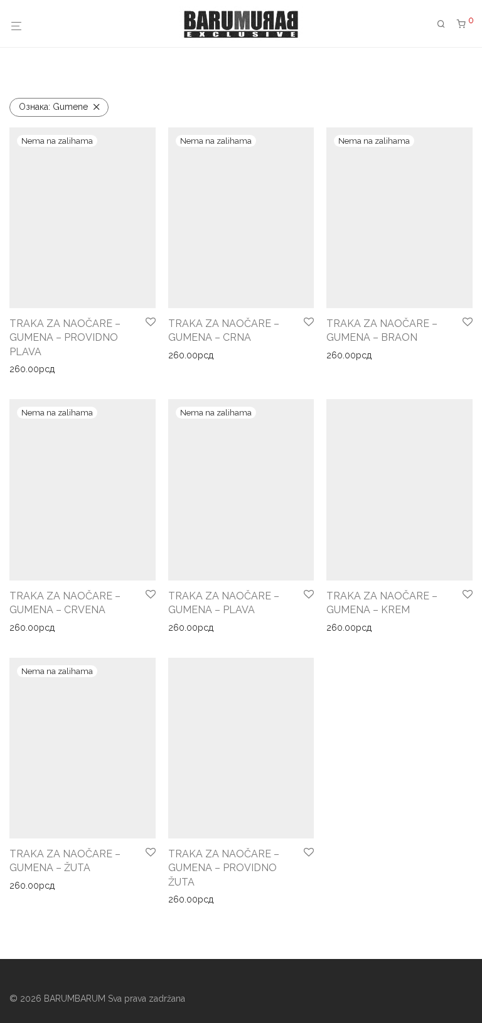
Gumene (53, 107)
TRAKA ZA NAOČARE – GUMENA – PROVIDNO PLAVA (64, 338)
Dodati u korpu (353, 628)
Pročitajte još (31, 369)
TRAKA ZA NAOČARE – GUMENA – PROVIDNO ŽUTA (223, 868)
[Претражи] (446, 24)
